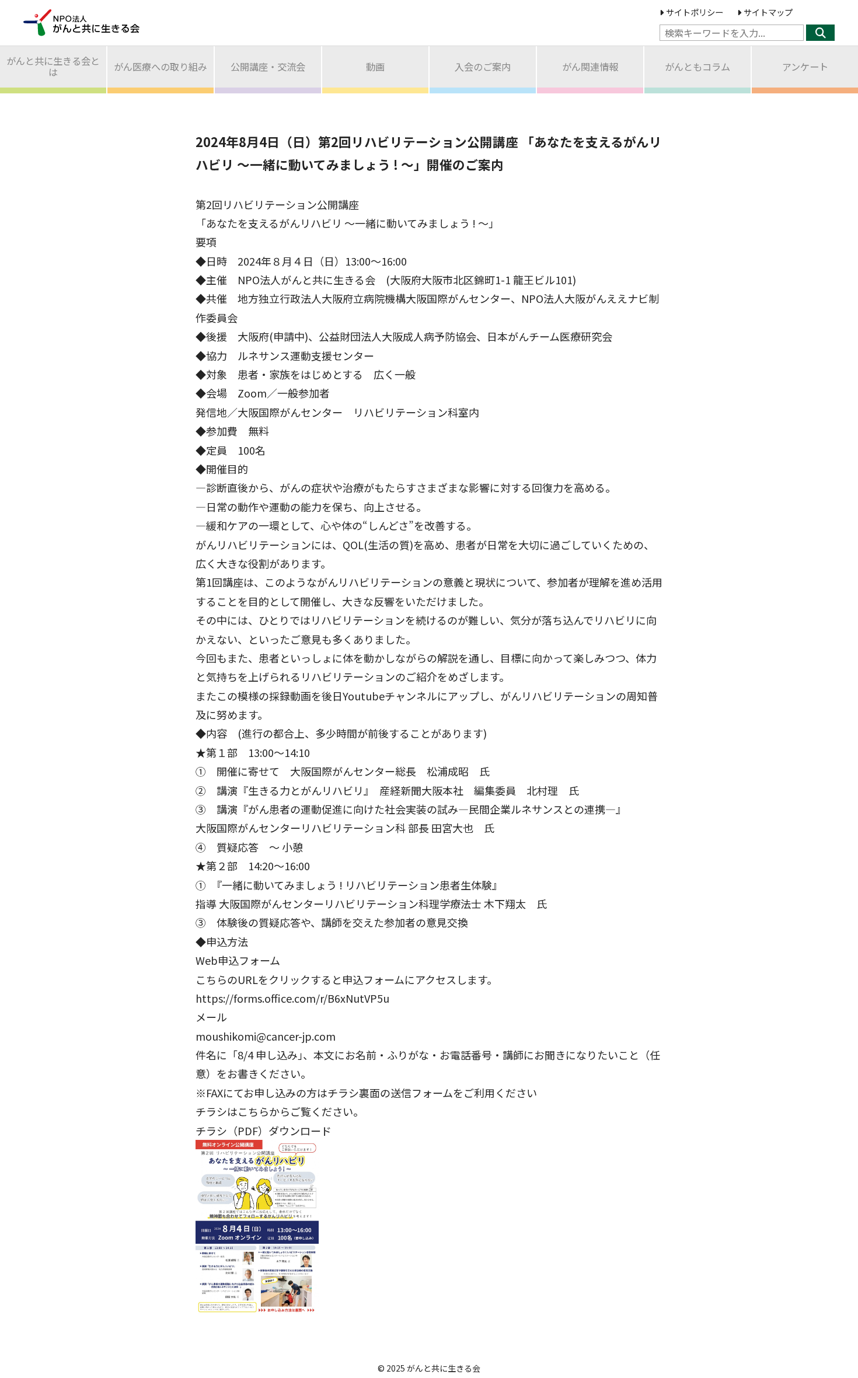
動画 (375, 67)
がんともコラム (697, 67)
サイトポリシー (694, 12)
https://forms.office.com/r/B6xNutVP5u (292, 998)
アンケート (805, 67)
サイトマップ (768, 12)
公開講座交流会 (268, 67)
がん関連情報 (590, 67)
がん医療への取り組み (160, 67)
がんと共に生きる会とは (53, 66)
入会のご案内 (483, 67)
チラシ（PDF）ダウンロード (264, 1130)
